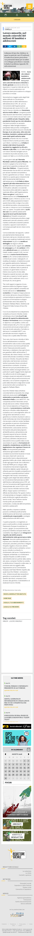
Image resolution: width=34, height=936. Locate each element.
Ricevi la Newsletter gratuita (15, 594)
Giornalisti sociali (25, 883)
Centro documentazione (23, 901)
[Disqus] (17, 648)
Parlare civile (27, 887)
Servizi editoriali (26, 903)
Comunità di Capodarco (23, 889)
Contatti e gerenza (25, 875)
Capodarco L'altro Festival (22, 885)
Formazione (27, 899)
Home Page (7, 598)
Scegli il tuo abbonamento (13, 602)
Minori (5, 621)
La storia (28, 873)
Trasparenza (13, 924)
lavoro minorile (15, 621)
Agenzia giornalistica (24, 897)
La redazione (27, 871)
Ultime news (17, 678)
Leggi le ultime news (11, 607)
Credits (20, 925)
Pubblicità (4, 924)
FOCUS (8, 782)
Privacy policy (22, 924)
